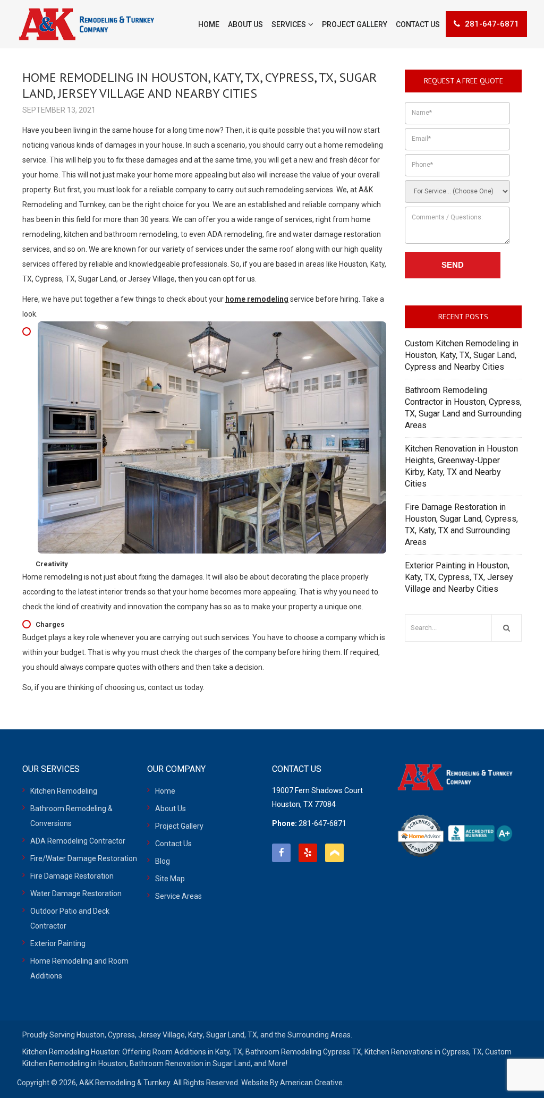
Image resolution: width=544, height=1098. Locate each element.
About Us (170, 808)
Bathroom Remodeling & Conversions (71, 816)
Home (165, 791)
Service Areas (178, 896)
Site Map (170, 878)
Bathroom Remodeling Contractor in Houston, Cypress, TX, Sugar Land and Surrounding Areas (463, 407)
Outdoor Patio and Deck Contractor (69, 918)
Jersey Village (161, 1035)
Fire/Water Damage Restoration (83, 858)
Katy (195, 1035)
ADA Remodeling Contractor (77, 841)
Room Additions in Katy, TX (197, 1052)
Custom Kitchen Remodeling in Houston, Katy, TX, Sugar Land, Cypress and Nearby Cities (461, 355)
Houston (90, 1035)
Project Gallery (179, 826)
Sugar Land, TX (231, 1035)
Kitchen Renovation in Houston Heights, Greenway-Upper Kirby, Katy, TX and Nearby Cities (461, 466)
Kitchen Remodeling (63, 791)
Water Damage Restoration (76, 893)
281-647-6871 (492, 24)
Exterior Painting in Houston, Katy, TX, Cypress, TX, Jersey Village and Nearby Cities (459, 577)
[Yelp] (308, 853)
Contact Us (173, 843)
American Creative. (312, 1082)
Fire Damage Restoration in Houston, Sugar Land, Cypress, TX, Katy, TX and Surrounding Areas (461, 524)
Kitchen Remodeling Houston (70, 1052)
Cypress (121, 1035)
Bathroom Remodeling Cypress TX (303, 1052)
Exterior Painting (58, 943)
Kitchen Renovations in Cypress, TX (423, 1052)
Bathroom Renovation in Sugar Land (190, 1063)
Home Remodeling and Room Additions (79, 968)
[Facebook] (281, 853)
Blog (162, 861)
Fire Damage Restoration (72, 876)
